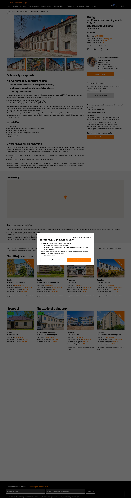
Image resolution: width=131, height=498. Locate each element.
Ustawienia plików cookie (52, 260)
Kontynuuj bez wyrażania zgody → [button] (82, 237)
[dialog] (65, 249)
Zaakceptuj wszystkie (78, 260)
